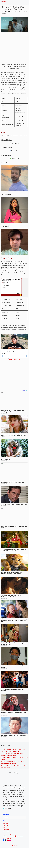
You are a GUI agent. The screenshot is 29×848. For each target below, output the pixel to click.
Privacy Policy (7, 838)
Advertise (5, 825)
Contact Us (6, 829)
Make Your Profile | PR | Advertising (13, 836)
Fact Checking (7, 834)
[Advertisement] (14, 48)
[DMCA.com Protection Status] (7, 809)
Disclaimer (6, 831)
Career (4, 827)
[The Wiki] (4, 2)
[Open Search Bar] (20, 2)
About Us (5, 823)
